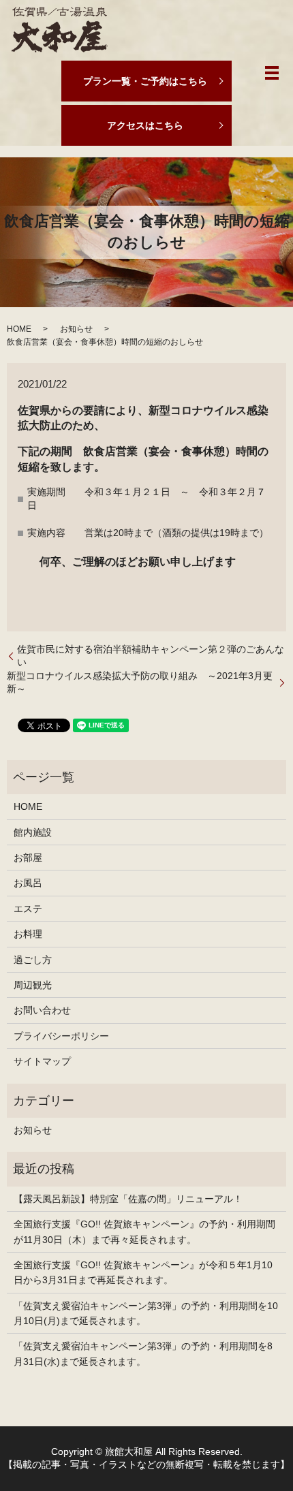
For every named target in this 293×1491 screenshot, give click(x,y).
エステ (28, 908)
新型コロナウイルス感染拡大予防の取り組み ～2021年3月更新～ (140, 682)
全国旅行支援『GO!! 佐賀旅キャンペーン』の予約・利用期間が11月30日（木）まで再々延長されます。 (144, 1231)
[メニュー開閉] (272, 73)
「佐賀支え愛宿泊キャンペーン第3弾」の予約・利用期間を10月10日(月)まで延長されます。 (146, 1313)
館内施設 (33, 832)
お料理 (28, 933)
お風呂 (28, 882)
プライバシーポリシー (61, 1036)
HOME (19, 329)
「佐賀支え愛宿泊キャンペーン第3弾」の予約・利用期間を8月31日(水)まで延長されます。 (143, 1353)
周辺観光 (33, 984)
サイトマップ (42, 1061)
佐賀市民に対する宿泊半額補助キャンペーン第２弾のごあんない (150, 656)
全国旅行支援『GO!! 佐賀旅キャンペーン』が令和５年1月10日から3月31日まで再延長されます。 (143, 1272)
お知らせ (76, 329)
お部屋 (28, 857)
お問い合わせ (42, 1010)
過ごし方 (33, 959)
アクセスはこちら (145, 125)
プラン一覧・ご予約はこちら (145, 81)
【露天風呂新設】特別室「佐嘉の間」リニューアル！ (128, 1198)
